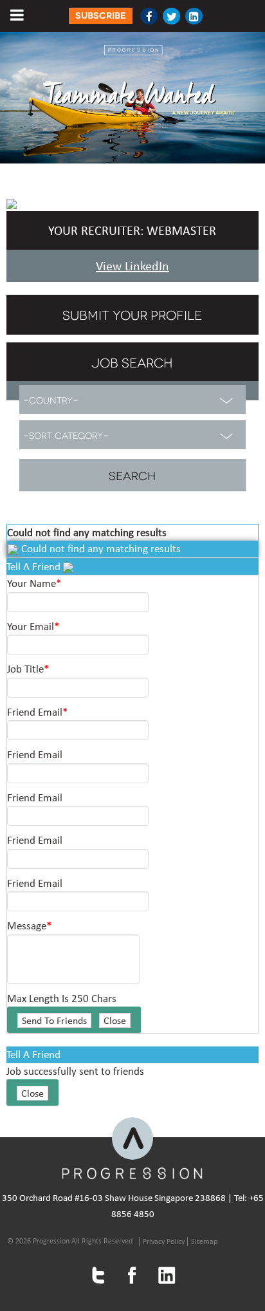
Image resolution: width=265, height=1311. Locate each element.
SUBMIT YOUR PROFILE (132, 314)
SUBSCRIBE (100, 15)
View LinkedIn (132, 266)
